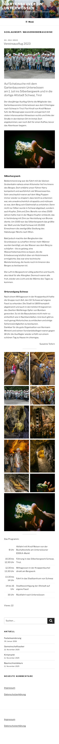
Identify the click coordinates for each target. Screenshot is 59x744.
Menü (31, 22)
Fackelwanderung (12, 638)
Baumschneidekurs (13, 663)
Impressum (9, 688)
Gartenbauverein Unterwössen (23, 6)
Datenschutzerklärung (15, 694)
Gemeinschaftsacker (14, 646)
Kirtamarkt (9, 655)
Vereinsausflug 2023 (17, 43)
